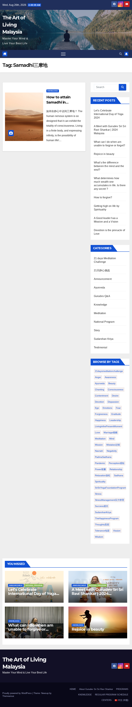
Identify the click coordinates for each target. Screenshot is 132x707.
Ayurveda (99, 287)
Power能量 (100, 469)
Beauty (111, 383)
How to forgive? (103, 197)
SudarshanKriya (103, 512)
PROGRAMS (122, 689)
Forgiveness (101, 414)
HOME (73, 689)
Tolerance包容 (102, 530)
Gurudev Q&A (102, 296)
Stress (98, 494)
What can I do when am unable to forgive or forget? (30, 629)
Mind (111, 438)
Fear (118, 408)
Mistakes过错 (113, 444)
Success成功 (101, 506)
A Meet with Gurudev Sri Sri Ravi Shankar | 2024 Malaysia (110, 130)
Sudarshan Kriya (103, 339)
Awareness (110, 377)
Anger (98, 377)
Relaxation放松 (102, 475)
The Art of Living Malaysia (13, 25)
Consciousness (115, 389)
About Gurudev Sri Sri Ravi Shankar (96, 689)
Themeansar (8, 696)
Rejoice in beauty (104, 154)
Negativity (112, 451)
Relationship (116, 469)
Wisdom (99, 536)
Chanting (99, 389)
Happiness (100, 420)
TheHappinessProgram (107, 518)
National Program (104, 321)
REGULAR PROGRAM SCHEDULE (111, 694)
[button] (120, 53)
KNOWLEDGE (85, 694)
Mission (99, 444)
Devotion (99, 401)
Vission (116, 530)
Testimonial (100, 347)
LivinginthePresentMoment (108, 426)
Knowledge (52, 91)
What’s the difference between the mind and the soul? (109, 166)
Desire (115, 395)
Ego (97, 408)
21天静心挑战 (102, 270)
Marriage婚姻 (110, 432)
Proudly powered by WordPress (17, 693)
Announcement (103, 279)
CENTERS (107, 700)
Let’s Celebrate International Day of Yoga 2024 (108, 114)
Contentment (101, 395)
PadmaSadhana (103, 457)
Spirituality (100, 481)
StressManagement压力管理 (109, 500)
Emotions (107, 408)
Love (97, 432)
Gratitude (116, 414)
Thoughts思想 (102, 524)
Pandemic (100, 463)
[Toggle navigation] (63, 54)
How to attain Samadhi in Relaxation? (58, 102)
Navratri (99, 451)
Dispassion (113, 401)
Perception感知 (116, 463)
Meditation (100, 313)
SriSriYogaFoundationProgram (110, 487)
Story (97, 330)
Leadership (115, 420)
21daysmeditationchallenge (109, 371)
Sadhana (118, 475)
